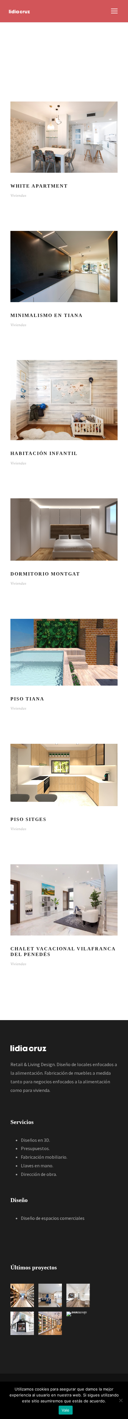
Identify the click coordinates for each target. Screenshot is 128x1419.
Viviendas (18, 195)
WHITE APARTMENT (39, 185)
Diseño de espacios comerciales (53, 1218)
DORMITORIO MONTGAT (45, 573)
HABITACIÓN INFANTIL (44, 453)
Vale (66, 1410)
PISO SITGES (28, 819)
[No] (121, 1400)
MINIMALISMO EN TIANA (46, 315)
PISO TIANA (27, 698)
